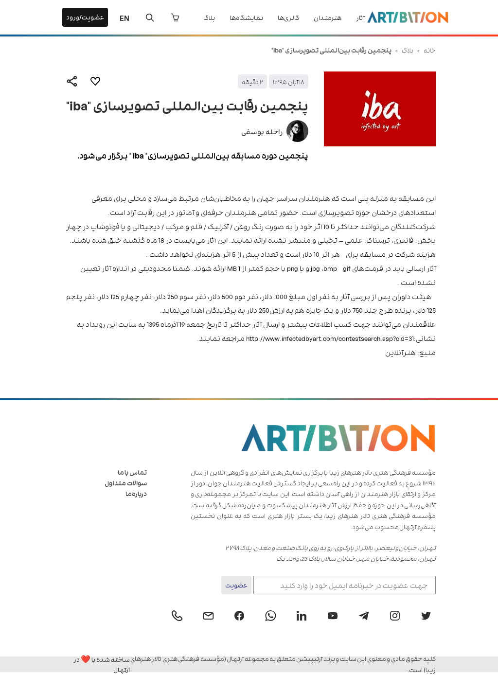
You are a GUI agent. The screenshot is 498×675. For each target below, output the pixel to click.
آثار (360, 17)
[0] (175, 17)
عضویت (236, 585)
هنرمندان (327, 17)
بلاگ (209, 17)
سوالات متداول (126, 483)
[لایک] (95, 81)
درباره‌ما (136, 493)
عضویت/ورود (85, 17)
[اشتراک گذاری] (72, 81)
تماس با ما (132, 472)
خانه (430, 50)
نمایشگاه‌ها (246, 17)
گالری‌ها (288, 17)
